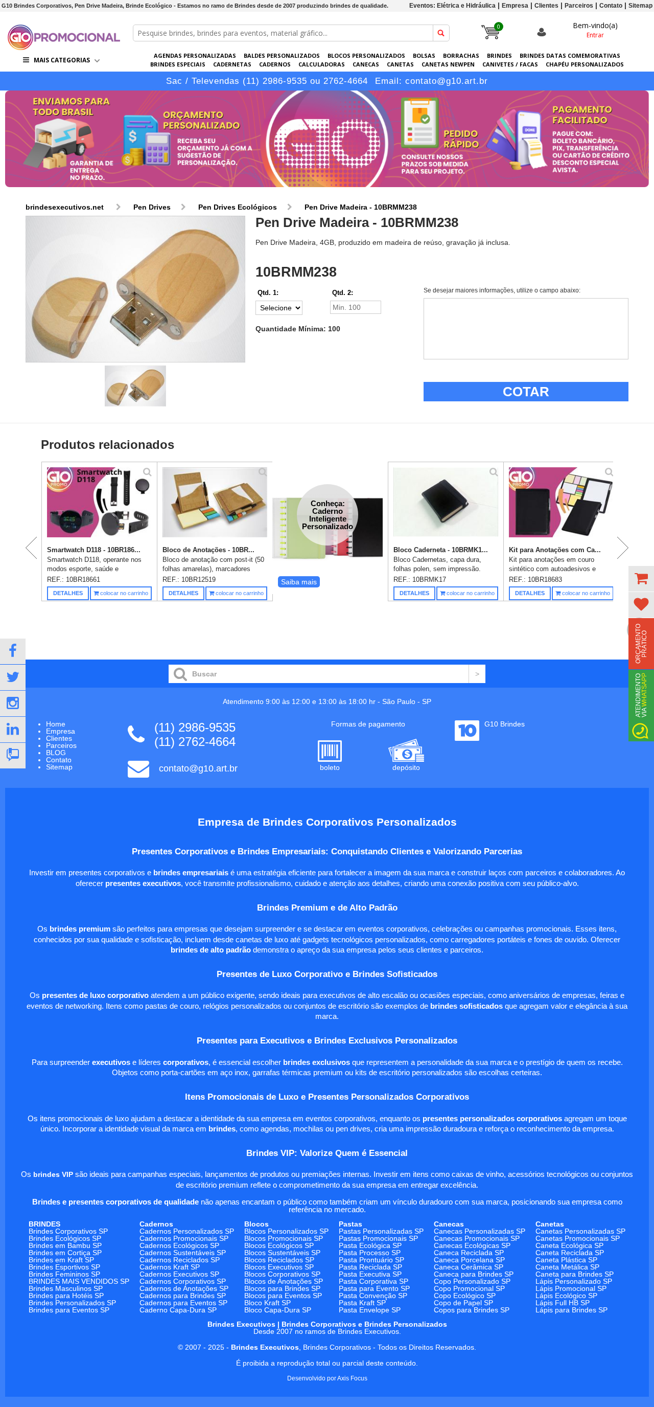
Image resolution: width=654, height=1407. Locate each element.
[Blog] (13, 755)
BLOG (56, 752)
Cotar (526, 391)
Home (55, 724)
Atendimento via (641, 695)
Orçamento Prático (641, 644)
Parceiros (579, 5)
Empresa (515, 5)
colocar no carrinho (123, 593)
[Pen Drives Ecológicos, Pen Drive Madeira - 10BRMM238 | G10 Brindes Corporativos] (64, 47)
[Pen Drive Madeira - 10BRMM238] (135, 290)
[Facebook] (13, 651)
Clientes (546, 5)
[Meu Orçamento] (641, 579)
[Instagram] (13, 703)
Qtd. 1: (268, 293)
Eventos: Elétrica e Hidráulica (452, 5)
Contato (610, 5)
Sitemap (640, 5)
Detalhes (68, 593)
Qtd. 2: (342, 293)
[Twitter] (13, 677)
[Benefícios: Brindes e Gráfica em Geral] (327, 190)
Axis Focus (352, 1378)
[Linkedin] (13, 729)
